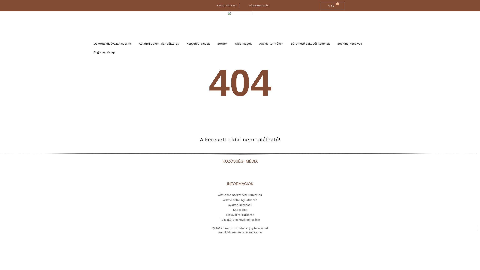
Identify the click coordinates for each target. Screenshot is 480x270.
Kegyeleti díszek (198, 43)
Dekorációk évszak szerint (112, 43)
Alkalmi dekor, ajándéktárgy (159, 43)
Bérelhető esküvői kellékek (310, 43)
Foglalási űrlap (104, 52)
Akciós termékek (271, 43)
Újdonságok (243, 43)
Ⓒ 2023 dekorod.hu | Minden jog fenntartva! (240, 228)
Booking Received (349, 43)
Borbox (222, 43)
